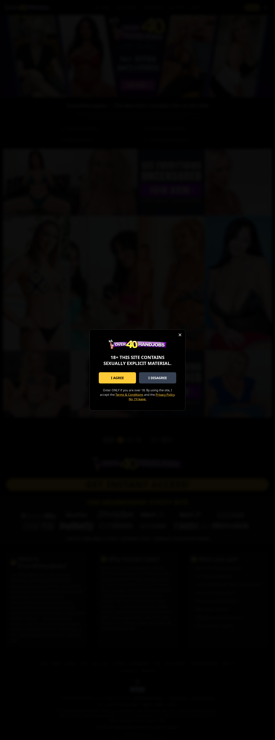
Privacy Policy (165, 395)
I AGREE (117, 378)
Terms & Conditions (129, 395)
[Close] (180, 335)
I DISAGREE (157, 378)
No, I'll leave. (137, 399)
